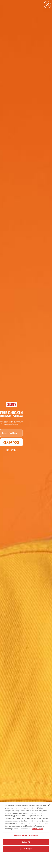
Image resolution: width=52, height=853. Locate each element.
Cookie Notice (37, 829)
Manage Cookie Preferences (26, 835)
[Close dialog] (47, 4)
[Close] (49, 805)
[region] (26, 827)
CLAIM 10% (11, 442)
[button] (11, 450)
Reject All (26, 842)
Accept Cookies (26, 849)
